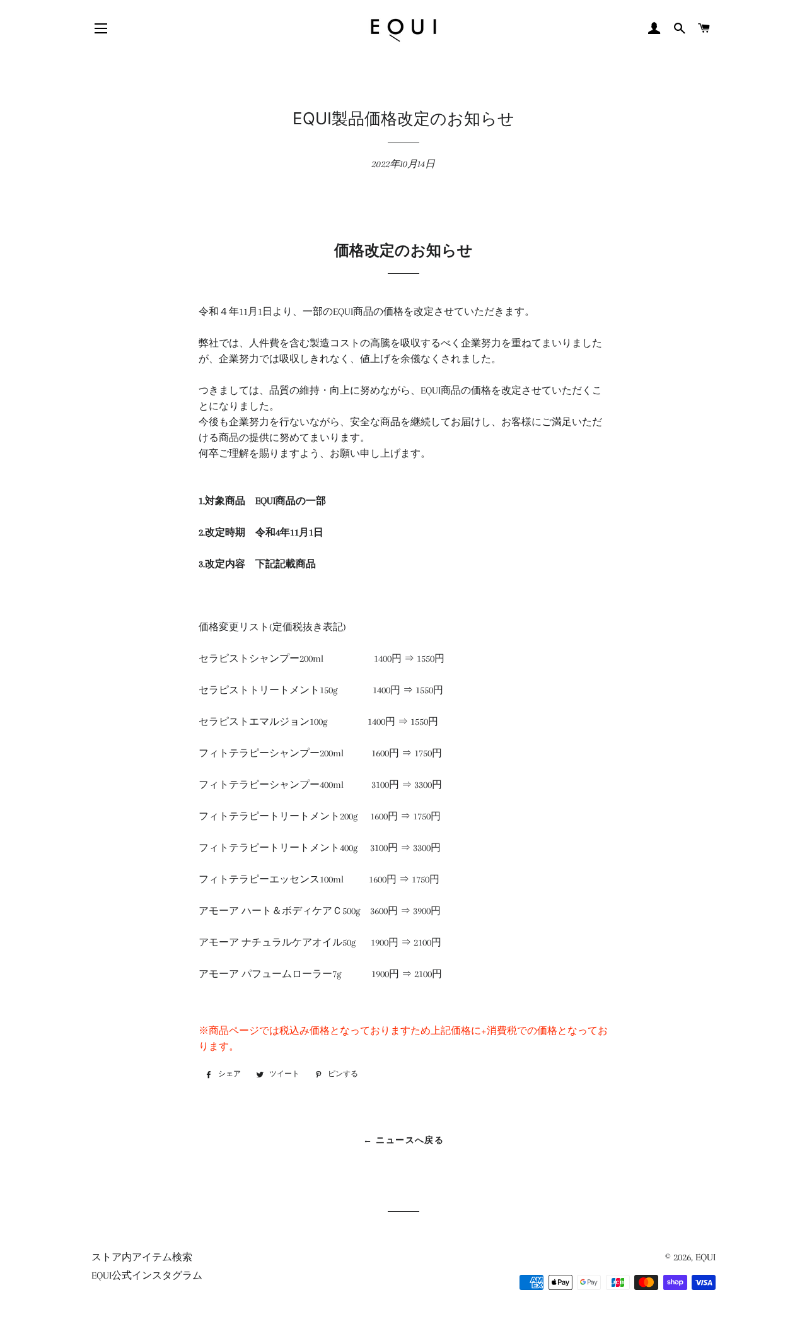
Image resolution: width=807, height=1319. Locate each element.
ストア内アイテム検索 (141, 1257)
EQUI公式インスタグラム (146, 1275)
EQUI (705, 1257)
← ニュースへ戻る (403, 1140)
